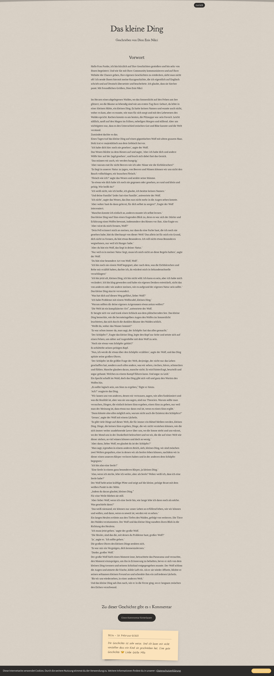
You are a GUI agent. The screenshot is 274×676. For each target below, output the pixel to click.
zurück (199, 5)
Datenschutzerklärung (169, 670)
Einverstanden (261, 670)
